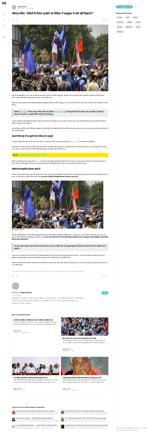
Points (138, 428)
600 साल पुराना (59, 111)
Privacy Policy (134, 430)
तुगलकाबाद (23, 111)
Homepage (119, 428)
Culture (130, 22)
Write (124, 7)
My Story (120, 32)
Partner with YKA (131, 428)
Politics (135, 17)
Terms (122, 430)
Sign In (136, 7)
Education (120, 22)
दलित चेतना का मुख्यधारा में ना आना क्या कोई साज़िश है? (32, 155)
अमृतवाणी (37, 161)
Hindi (127, 17)
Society (119, 17)
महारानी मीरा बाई (74, 142)
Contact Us (127, 430)
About (124, 428)
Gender (119, 27)
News (138, 27)
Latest (138, 22)
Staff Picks (129, 27)
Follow (105, 293)
